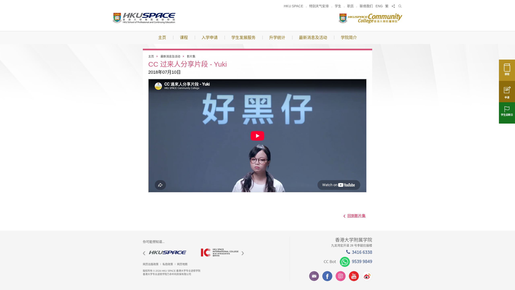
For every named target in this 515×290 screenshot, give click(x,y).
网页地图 (182, 264)
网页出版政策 (151, 264)
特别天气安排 (319, 6)
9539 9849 (362, 261)
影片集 (191, 56)
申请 (507, 97)
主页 (151, 56)
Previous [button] (144, 253)
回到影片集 (356, 216)
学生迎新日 (507, 115)
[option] (169, 252)
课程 (507, 74)
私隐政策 (168, 264)
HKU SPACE (293, 6)
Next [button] (242, 253)
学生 (338, 6)
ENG (379, 6)
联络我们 (366, 6)
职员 (350, 6)
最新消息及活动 (170, 56)
